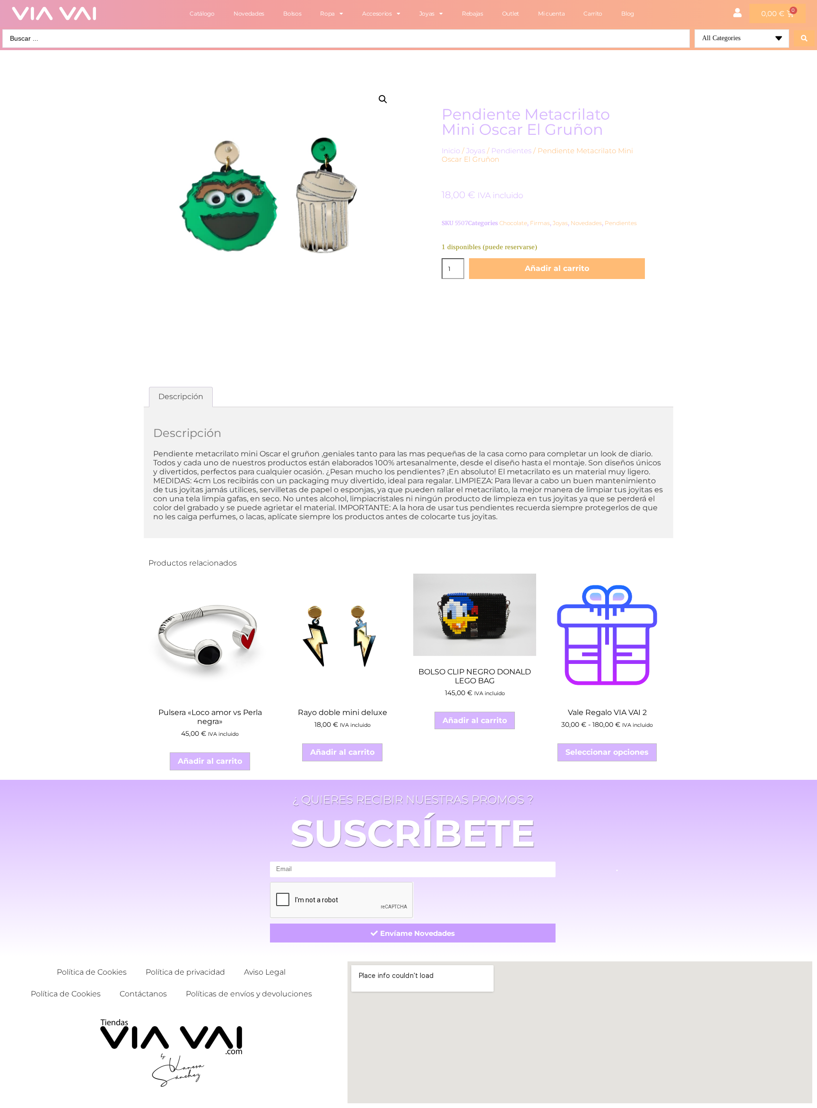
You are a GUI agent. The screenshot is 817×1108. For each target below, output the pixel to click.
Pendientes (511, 151)
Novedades (249, 13)
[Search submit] (804, 38)
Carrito (592, 13)
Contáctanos (143, 993)
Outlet (510, 13)
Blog (627, 13)
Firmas (540, 223)
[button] (382, 99)
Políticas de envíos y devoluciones (249, 993)
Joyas (427, 13)
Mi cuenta (551, 13)
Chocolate (513, 223)
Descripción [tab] (180, 396)
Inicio (451, 151)
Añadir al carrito (557, 268)
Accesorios (377, 13)
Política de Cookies (92, 972)
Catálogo (202, 13)
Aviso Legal (265, 972)
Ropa (327, 13)
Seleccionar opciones (607, 752)
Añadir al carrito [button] (210, 761)
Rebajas (472, 13)
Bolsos (292, 13)
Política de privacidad (185, 972)
